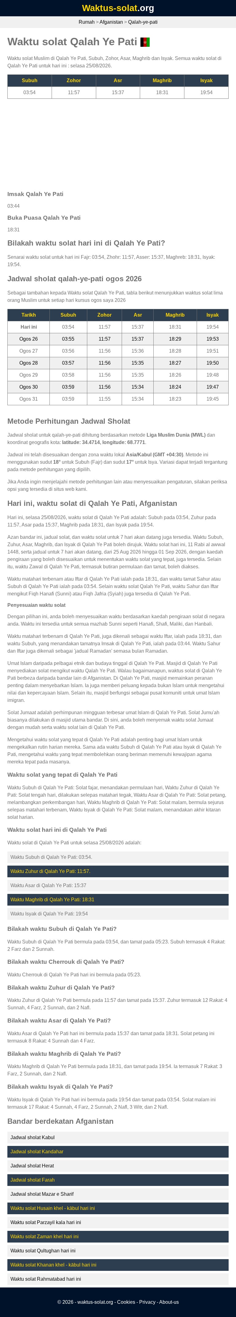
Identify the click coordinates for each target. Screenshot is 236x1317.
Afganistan (111, 22)
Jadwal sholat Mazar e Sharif (41, 1194)
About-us (169, 1302)
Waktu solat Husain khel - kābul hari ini (52, 1208)
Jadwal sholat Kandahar (36, 1151)
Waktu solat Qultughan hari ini (43, 1250)
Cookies (126, 1302)
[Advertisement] (118, 142)
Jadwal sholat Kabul (32, 1137)
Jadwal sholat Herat (32, 1165)
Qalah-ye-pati (143, 22)
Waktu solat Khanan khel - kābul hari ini (53, 1264)
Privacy (147, 1302)
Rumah (87, 22)
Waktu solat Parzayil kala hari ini (45, 1222)
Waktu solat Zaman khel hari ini (44, 1236)
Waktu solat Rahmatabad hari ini (45, 1279)
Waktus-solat (109, 8)
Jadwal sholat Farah (32, 1180)
